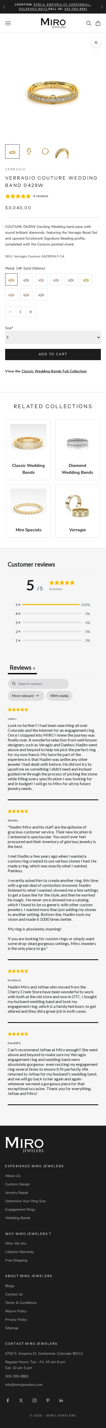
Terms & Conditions (21, 1302)
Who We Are (15, 1243)
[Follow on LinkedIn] (61, 1400)
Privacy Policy (16, 1319)
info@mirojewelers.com (24, 1384)
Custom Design (17, 1184)
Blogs (9, 1285)
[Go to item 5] (12, 151)
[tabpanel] (53, 892)
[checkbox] (59, 696)
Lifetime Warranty (19, 1251)
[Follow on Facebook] (7, 1400)
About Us (13, 1175)
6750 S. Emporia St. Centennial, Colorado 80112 (44, 1353)
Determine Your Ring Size (25, 1201)
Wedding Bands (18, 1217)
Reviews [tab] (22, 667)
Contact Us (14, 1294)
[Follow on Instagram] (34, 1400)
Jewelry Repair (16, 1192)
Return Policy (15, 1311)
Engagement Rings (20, 1209)
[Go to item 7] (45, 151)
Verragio (15, 169)
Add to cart (53, 354)
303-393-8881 (75, 8)
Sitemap (11, 1328)
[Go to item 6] (29, 151)
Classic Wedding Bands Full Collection (54, 371)
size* (9, 328)
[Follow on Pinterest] (47, 1400)
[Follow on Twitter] (21, 1400)
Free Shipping (16, 1260)
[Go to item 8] (62, 151)
